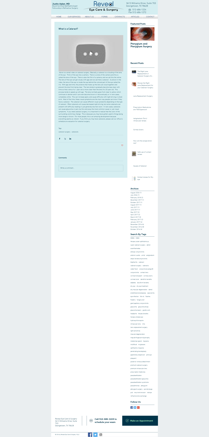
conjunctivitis (135, 272)
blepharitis (134, 262)
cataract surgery (64, 132)
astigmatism (150, 255)
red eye (149, 393)
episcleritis (150, 293)
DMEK (132, 238)
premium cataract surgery (139, 365)
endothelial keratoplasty (138, 293)
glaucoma (134, 307)
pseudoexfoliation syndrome (140, 382)
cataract (141, 262)
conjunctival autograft (146, 269)
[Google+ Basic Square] (138, 407)
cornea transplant (136, 276)
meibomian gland (136, 341)
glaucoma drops (143, 307)
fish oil (142, 296)
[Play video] (91, 53)
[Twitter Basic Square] (135, 407)
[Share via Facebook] (60, 139)
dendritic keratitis (146, 279)
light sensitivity (135, 331)
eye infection (135, 296)
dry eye (133, 286)
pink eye (149, 355)
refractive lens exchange (139, 396)
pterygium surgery (136, 389)
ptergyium (144, 386)
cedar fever (134, 269)
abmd (148, 245)
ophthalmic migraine (137, 348)
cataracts (75, 132)
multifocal (134, 345)
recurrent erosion (140, 393)
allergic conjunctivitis (137, 252)
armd (143, 255)
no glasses (141, 345)
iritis (143, 324)
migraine (146, 341)
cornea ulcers (148, 276)
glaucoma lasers (136, 310)
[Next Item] (151, 34)
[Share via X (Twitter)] (65, 139)
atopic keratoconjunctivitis (139, 259)
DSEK (137, 238)
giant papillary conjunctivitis (139, 303)
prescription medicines (138, 372)
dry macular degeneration (139, 290)
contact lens (144, 272)
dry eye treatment (142, 286)
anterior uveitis (135, 255)
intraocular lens (136, 324)
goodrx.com (146, 310)
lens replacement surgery (139, 327)
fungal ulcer (141, 300)
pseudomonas (135, 386)
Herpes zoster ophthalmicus (140, 242)
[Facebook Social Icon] (90, 435)
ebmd (150, 290)
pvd (132, 393)
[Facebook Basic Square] (132, 407)
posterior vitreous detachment (140, 362)
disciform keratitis (143, 283)
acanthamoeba (135, 248)
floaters (133, 300)
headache (134, 314)
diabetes (133, 283)
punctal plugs (148, 389)
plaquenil (133, 358)
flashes (148, 296)
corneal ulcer (135, 279)
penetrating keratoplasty (138, 351)
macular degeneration (138, 334)
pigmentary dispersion (138, 355)
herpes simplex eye (137, 317)
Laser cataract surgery (138, 245)
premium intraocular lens (139, 369)
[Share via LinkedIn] (70, 139)
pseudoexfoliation (136, 375)
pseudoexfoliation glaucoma (139, 379)
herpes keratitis (143, 314)
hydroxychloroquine (137, 321)
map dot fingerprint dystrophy (140, 338)
